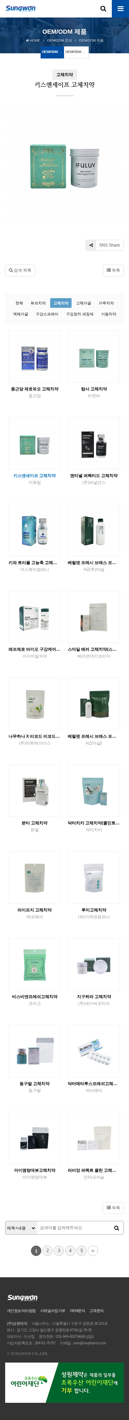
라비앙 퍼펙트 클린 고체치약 (94, 1174)
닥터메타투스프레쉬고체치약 (94, 1087)
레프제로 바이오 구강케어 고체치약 (35, 653)
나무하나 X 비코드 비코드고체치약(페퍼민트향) (35, 740)
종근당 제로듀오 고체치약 (34, 392)
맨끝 (93, 1251)
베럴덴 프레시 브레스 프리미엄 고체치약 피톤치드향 (94, 566)
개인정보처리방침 (21, 1311)
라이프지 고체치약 (35, 913)
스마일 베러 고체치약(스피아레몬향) (94, 653)
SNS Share (109, 245)
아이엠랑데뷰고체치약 (34, 1174)
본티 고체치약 (34, 826)
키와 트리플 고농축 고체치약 (35, 566)
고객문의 (96, 1311)
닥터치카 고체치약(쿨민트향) (94, 826)
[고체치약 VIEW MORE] (35, 356)
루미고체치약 (94, 913)
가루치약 (106, 303)
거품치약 (108, 314)
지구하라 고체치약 (94, 1000)
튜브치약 (38, 303)
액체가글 (20, 314)
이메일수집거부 (52, 1311)
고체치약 (60, 303)
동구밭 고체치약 (35, 1087)
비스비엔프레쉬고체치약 (34, 1000)
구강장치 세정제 (80, 314)
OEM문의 (77, 1311)
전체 (19, 303)
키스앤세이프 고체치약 (34, 479)
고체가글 (83, 303)
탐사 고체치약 (94, 392)
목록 (115, 270)
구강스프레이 (47, 314)
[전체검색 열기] (103, 8)
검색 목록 (22, 270)
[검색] (116, 1228)
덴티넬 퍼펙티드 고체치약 (94, 479)
